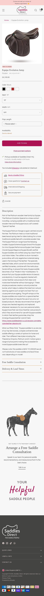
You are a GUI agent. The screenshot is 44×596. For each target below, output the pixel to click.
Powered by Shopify (8, 580)
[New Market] (17, 89)
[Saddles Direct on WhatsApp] (14, 543)
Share (8, 201)
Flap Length (6, 119)
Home (6, 20)
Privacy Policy (6, 578)
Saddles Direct (18, 574)
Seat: (5, 95)
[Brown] (13, 89)
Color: (6, 85)
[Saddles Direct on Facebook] (3, 543)
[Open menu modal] (3, 10)
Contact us (25, 181)
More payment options (22, 151)
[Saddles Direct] (22, 10)
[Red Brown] (8, 89)
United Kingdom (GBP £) (12, 570)
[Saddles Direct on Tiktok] (11, 543)
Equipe (5, 73)
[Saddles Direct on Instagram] (7, 543)
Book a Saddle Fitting (16, 175)
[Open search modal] (35, 10)
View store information (13, 162)
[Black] (4, 89)
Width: (6, 107)
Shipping (15, 168)
